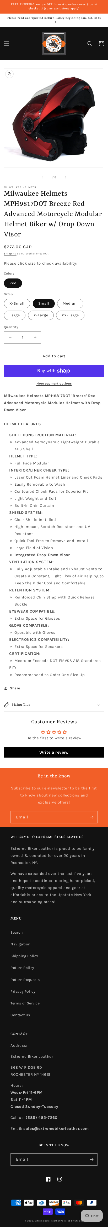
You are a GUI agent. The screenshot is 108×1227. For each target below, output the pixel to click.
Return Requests (25, 980)
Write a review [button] (53, 752)
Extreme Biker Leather (47, 1220)
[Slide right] (65, 177)
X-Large (41, 315)
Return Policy (22, 968)
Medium (70, 303)
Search (16, 932)
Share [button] (15, 688)
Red (13, 283)
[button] (6, 43)
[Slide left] (42, 177)
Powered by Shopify (72, 1220)
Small (43, 303)
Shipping (10, 253)
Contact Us (20, 1015)
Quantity (11, 327)
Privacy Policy (22, 991)
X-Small (17, 303)
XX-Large (70, 315)
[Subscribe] (91, 817)
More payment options (54, 383)
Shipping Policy (24, 956)
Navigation (20, 944)
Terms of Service (25, 1003)
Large (14, 315)
